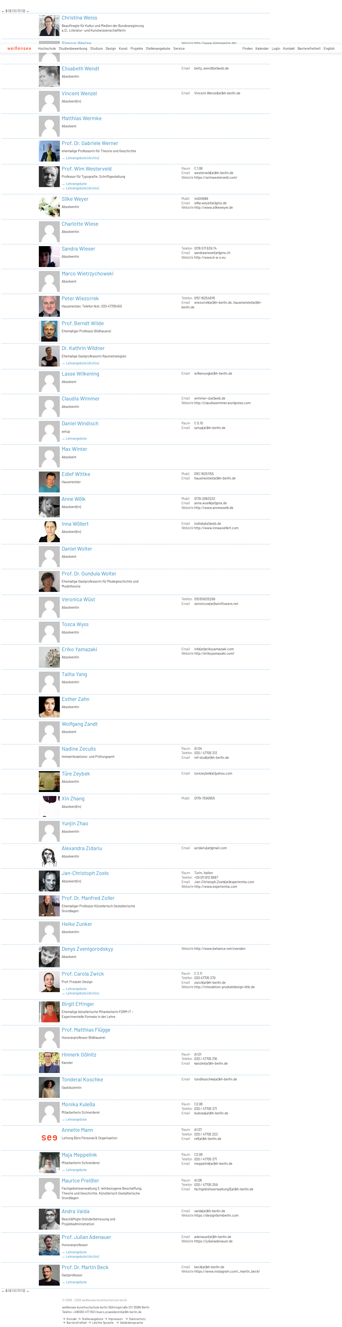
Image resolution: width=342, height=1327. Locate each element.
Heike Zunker (77, 924)
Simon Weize (76, 43)
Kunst (123, 48)
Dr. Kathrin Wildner (83, 348)
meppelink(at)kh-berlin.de (213, 1163)
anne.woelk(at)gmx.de (210, 503)
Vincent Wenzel (79, 93)
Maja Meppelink (79, 1154)
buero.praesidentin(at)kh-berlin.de (119, 1312)
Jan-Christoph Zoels (85, 873)
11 (19, 11)
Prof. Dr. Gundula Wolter (89, 573)
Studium (96, 48)
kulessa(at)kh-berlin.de (211, 1113)
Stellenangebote (158, 48)
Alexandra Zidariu (82, 848)
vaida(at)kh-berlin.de (209, 1211)
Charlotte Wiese (80, 223)
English (329, 48)
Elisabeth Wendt (80, 68)
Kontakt (289, 48)
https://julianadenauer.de (213, 1241)
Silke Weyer (75, 198)
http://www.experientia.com (215, 886)
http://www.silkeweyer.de (213, 207)
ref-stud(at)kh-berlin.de (211, 757)
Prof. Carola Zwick (83, 973)
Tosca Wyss (75, 624)
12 (24, 11)
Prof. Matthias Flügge (86, 1029)
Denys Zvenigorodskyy (87, 948)
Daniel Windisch (80, 423)
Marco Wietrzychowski (88, 273)
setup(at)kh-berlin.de (209, 428)
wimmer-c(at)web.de (209, 398)
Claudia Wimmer (81, 398)
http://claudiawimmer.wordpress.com (222, 403)
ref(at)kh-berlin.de (207, 1138)
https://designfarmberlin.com (216, 1215)
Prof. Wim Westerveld (87, 168)
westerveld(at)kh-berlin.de (213, 173)
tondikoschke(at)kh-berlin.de (215, 1079)
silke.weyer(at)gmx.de (210, 203)
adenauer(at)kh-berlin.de (212, 1237)
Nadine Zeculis (79, 748)
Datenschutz (137, 1319)
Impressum (115, 1319)
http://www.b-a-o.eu (210, 257)
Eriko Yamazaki (79, 649)
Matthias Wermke (82, 118)
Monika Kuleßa (78, 1104)
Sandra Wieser (78, 248)
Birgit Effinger (78, 1003)
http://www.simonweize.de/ (215, 43)
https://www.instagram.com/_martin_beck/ (227, 1271)
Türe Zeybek (76, 773)
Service (179, 48)
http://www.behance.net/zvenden (219, 948)
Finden (247, 48)
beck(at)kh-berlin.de (209, 1267)
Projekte (137, 48)
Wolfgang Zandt (80, 723)
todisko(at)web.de (207, 523)
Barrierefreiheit (309, 48)
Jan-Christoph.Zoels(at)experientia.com (224, 882)
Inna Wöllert (75, 523)
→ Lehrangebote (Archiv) (80, 158)
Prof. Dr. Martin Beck (85, 1267)
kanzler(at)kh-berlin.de (211, 1063)
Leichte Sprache (102, 1322)
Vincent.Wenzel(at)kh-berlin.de (217, 93)
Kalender (262, 48)
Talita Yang (74, 674)
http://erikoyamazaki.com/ (214, 653)
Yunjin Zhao (75, 823)
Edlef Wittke (76, 474)
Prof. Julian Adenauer (86, 1237)
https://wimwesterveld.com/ (215, 177)
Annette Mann (77, 1129)
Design (111, 48)
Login (276, 48)
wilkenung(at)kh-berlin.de (213, 373)
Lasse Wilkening (80, 373)
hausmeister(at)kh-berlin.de (215, 478)
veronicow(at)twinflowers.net (216, 603)
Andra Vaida (76, 1211)
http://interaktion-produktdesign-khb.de (224, 987)
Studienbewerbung (73, 48)
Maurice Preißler (80, 1180)
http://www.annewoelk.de (213, 507)
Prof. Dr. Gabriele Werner (90, 143)
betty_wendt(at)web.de (211, 68)
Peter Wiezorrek (80, 298)
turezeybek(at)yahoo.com (213, 773)
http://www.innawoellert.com (216, 528)
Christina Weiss (79, 17)
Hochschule (47, 48)
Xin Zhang (73, 798)
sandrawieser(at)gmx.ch (212, 253)
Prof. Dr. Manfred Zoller (88, 898)
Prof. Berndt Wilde (83, 323)
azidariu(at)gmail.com (210, 848)
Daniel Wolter (77, 548)
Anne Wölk (74, 498)
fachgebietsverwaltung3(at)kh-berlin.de (223, 1189)
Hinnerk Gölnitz (79, 1054)
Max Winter (74, 449)
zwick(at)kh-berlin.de (210, 982)
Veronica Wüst (78, 599)
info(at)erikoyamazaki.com (214, 649)
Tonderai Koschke (82, 1079)
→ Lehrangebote (74, 184)
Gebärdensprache (131, 1322)
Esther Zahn (75, 699)
